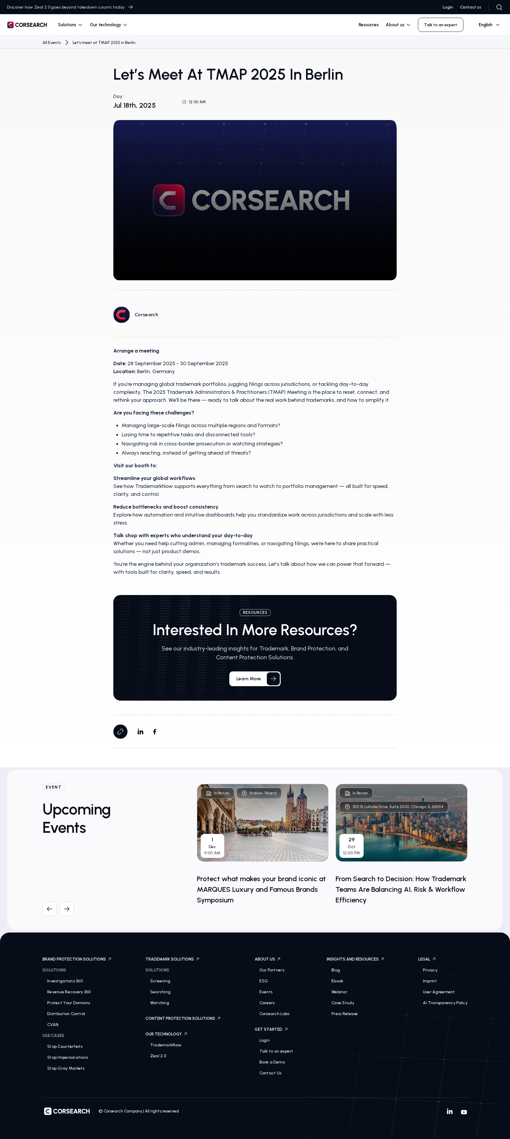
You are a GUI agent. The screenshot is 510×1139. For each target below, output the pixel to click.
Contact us (470, 7)
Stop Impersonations (67, 1057)
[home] (27, 25)
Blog (335, 970)
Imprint (430, 981)
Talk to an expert (276, 1051)
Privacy (430, 970)
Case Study (342, 1002)
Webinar (339, 991)
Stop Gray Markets (66, 1068)
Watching (159, 1002)
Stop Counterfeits (65, 1046)
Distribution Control (66, 1013)
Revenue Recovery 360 (69, 991)
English (485, 24)
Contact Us (270, 1073)
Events (266, 991)
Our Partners (271, 970)
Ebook (337, 981)
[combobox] (486, 25)
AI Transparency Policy (445, 1002)
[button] (70, 25)
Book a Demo (272, 1062)
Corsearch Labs (274, 1013)
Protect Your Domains (68, 1002)
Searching (160, 991)
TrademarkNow (166, 1045)
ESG (263, 981)
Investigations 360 (65, 981)
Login (448, 7)
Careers (267, 1002)
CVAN (52, 1024)
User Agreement (439, 991)
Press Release (344, 1013)
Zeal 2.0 (158, 1055)
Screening (160, 981)
